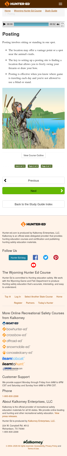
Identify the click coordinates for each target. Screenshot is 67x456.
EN (62, 23)
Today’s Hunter (45, 302)
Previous (33, 180)
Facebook (35, 257)
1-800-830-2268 (10, 396)
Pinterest (55, 257)
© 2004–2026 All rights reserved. (20, 445)
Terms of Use (33, 448)
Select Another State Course (39, 296)
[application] (33, 24)
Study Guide (51, 10)
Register (18, 302)
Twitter (45, 257)
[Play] (4, 24)
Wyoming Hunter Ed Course (28, 10)
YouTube (33, 265)
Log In (18, 296)
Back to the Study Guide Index (34, 204)
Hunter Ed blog (18, 257)
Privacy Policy (51, 445)
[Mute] (58, 24)
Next (33, 191)
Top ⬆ (8, 296)
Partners (30, 302)
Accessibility (39, 445)
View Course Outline (34, 155)
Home (8, 10)
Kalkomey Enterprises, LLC (41, 420)
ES (62, 26)
